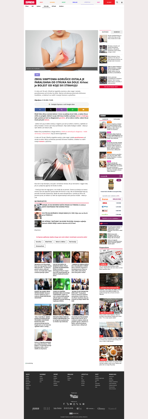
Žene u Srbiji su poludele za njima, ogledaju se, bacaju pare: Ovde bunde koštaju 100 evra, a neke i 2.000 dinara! (110, 340)
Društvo (27, 378)
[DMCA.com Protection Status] (74, 414)
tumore (41, 141)
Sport (56, 374)
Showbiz (43, 374)
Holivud (41, 380)
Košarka (55, 378)
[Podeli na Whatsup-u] (72, 109)
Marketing (111, 380)
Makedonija (97, 385)
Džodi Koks (48, 242)
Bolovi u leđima (60, 242)
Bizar (68, 376)
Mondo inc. (113, 374)
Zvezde (41, 378)
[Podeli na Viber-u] (61, 109)
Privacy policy (112, 387)
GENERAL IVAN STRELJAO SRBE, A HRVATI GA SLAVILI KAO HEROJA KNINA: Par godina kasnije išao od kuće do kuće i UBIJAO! (110, 292)
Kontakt (110, 378)
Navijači (55, 383)
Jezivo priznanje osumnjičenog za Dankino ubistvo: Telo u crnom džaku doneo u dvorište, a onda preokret (115, 80)
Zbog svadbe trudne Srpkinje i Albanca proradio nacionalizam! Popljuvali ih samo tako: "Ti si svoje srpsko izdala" (110, 316)
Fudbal (55, 376)
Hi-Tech (54, 6)
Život (27, 6)
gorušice (62, 118)
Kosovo (27, 387)
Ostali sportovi (57, 381)
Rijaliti (41, 376)
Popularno (117, 119)
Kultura (61, 6)
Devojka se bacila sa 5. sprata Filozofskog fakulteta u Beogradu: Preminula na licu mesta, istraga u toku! (114, 49)
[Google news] (83, 404)
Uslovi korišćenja (112, 383)
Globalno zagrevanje (99, 378)
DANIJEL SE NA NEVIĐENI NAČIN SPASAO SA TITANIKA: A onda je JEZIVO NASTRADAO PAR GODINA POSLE (64, 206)
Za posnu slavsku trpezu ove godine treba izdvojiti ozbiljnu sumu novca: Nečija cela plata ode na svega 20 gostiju (110, 363)
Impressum (111, 376)
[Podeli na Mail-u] (83, 109)
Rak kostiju (72, 242)
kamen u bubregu (82, 116)
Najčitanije (105, 32)
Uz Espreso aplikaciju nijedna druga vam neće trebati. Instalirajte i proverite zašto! (61, 237)
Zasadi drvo (28, 385)
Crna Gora (97, 383)
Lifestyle (84, 374)
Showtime (56, 385)
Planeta (96, 376)
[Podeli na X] (51, 109)
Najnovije (117, 32)
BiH (96, 381)
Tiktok (68, 380)
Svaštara (69, 378)
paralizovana (79, 137)
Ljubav (39, 6)
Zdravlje (46, 6)
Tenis (55, 380)
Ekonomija (28, 381)
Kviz (40, 381)
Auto (96, 387)
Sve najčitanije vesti (111, 86)
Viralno (70, 374)
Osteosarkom (40, 246)
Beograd (27, 383)
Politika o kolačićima (113, 381)
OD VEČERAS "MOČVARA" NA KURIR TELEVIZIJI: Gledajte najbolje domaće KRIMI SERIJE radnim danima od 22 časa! (64, 222)
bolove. (47, 120)
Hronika (27, 380)
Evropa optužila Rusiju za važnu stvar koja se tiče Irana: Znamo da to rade (114, 37)
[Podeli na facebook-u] (40, 109)
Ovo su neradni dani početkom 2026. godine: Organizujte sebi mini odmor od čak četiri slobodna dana (111, 268)
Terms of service (112, 388)
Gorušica (38, 242)
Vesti (27, 374)
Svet (97, 374)
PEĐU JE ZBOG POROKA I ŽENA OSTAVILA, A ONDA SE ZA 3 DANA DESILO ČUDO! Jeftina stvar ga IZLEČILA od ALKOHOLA (114, 69)
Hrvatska (97, 380)
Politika (27, 376)
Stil (32, 6)
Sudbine (27, 388)
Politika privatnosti (113, 385)
